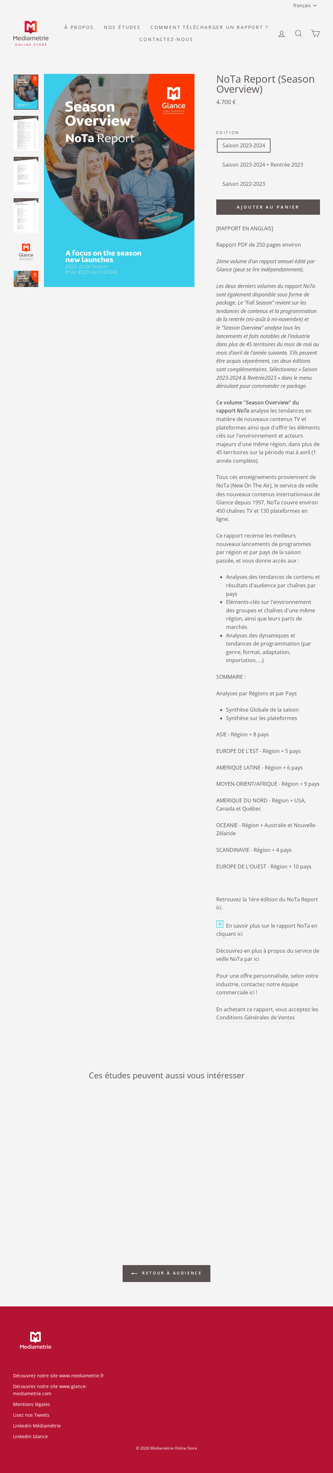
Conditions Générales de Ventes (255, 1017)
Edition (228, 132)
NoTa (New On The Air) (244, 485)
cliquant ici (229, 933)
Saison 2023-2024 (243, 145)
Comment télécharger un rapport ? (210, 27)
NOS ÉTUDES (122, 27)
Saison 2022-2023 (243, 183)
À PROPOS (79, 27)
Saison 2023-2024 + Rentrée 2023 (262, 164)
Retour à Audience (171, 1273)
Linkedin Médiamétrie (37, 1426)
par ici (251, 958)
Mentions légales (31, 1404)
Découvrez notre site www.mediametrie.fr (58, 1375)
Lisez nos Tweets (31, 1415)
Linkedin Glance (30, 1436)
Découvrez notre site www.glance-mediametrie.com (50, 1390)
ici (252, 992)
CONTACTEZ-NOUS (166, 39)
